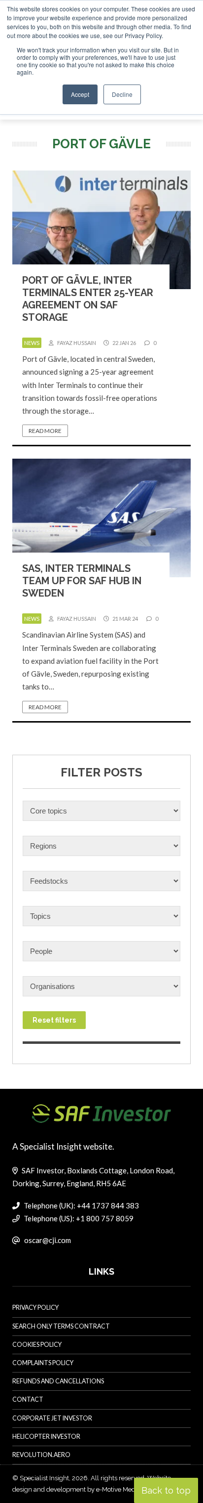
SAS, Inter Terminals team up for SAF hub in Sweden (81, 580)
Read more (45, 430)
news (31, 343)
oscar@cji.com (47, 1240)
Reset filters (54, 1020)
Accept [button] (80, 94)
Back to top (166, 1490)
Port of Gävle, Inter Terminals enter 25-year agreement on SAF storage (87, 298)
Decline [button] (122, 94)
